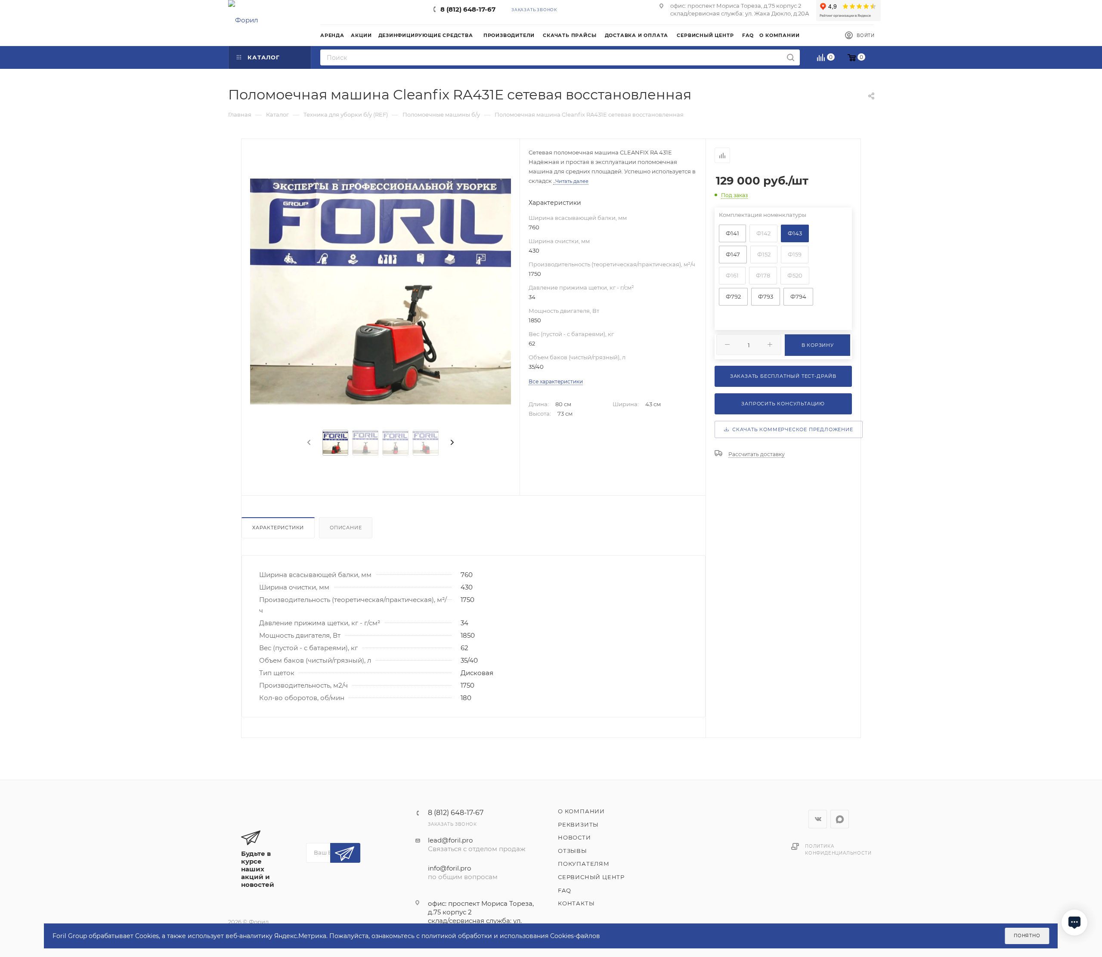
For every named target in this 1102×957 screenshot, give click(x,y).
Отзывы (572, 850)
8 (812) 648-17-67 (467, 9)
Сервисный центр (591, 877)
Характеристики (278, 528)
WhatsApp (839, 819)
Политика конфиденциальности (838, 849)
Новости (574, 837)
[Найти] (790, 57)
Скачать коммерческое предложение (791, 429)
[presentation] (308, 442)
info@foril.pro (449, 868)
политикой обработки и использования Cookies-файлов (510, 936)
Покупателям (584, 863)
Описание (346, 528)
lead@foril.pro (450, 840)
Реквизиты (578, 824)
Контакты (576, 903)
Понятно (1027, 935)
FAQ (564, 890)
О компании (581, 811)
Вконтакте (817, 819)
